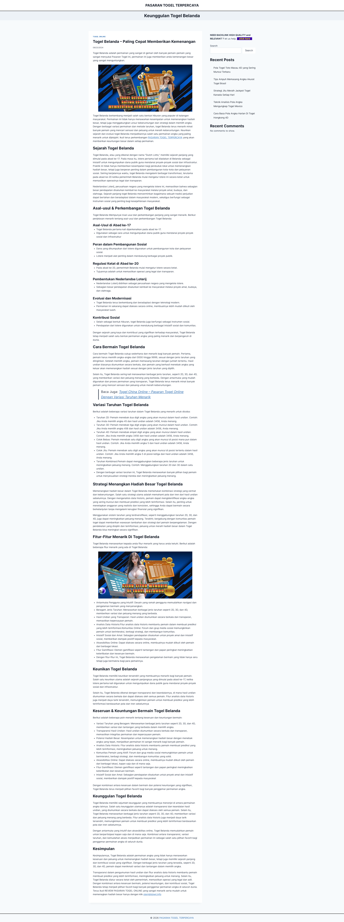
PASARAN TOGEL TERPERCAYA (176, 917)
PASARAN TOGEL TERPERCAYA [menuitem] (165, 137)
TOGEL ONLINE (99, 37)
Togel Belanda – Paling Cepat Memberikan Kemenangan (144, 41)
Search (214, 45)
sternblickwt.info (152, 894)
